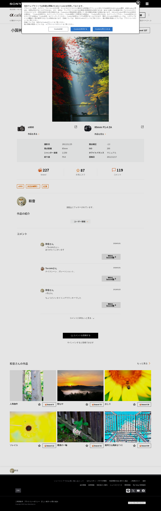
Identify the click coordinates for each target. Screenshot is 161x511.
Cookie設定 (58, 29)
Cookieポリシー (47, 22)
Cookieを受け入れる (102, 29)
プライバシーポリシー (54, 24)
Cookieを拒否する (80, 29)
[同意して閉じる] (138, 2)
